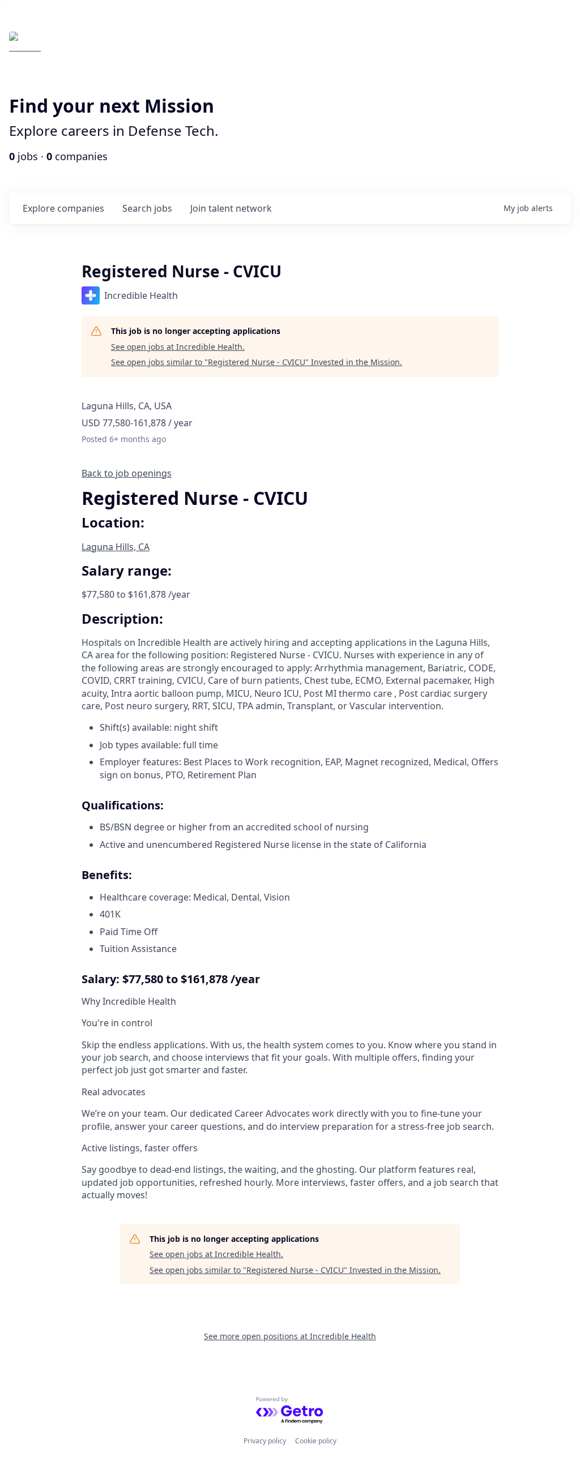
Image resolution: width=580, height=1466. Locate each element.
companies (63, 208)
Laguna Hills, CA (116, 547)
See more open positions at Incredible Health (290, 1336)
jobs (147, 208)
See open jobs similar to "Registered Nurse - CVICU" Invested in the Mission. (256, 362)
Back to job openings (127, 473)
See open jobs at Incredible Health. (178, 346)
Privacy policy (265, 1441)
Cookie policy (315, 1441)
